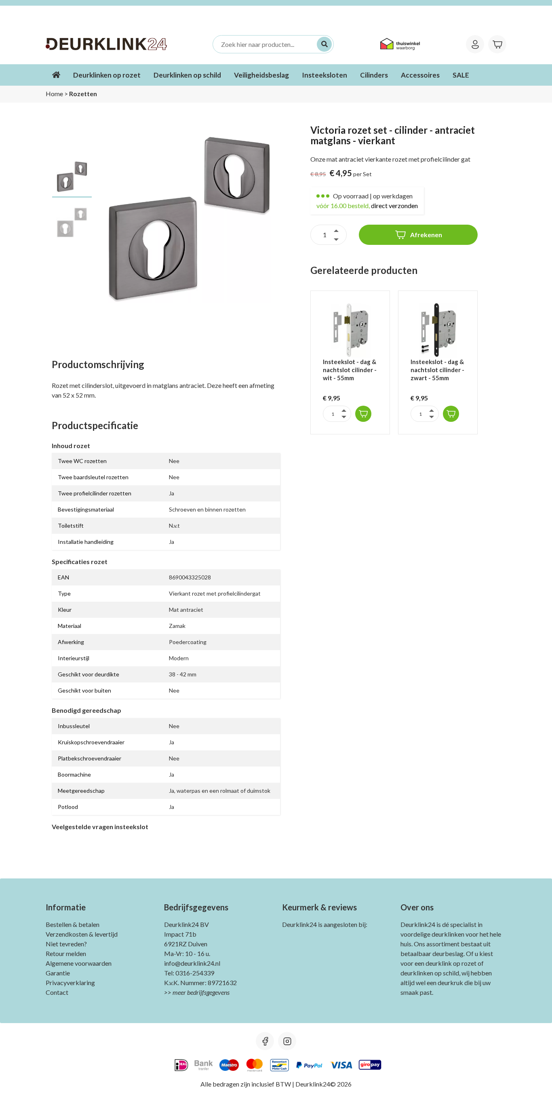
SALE (461, 75)
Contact (57, 992)
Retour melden (66, 953)
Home (54, 93)
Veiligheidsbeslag (261, 75)
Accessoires (420, 75)
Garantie (58, 973)
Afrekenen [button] (426, 234)
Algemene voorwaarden (79, 963)
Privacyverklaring (70, 982)
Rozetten (83, 93)
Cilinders (374, 75)
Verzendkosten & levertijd (82, 934)
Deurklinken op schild (187, 75)
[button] (363, 414)
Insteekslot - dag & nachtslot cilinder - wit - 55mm (350, 369)
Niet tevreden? (66, 944)
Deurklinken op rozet (107, 75)
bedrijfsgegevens (208, 992)
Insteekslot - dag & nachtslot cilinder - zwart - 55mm (437, 369)
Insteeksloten (324, 75)
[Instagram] (287, 1041)
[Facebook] (265, 1041)
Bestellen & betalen (72, 924)
